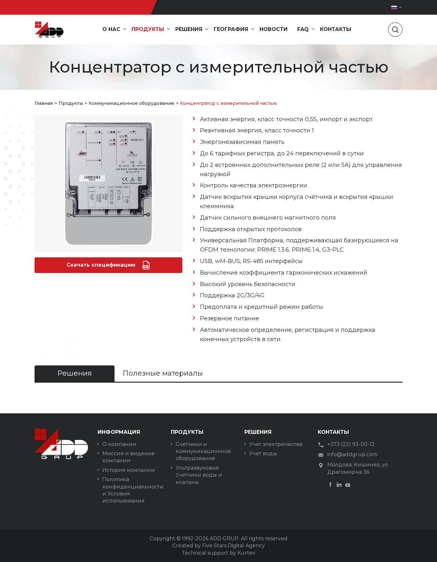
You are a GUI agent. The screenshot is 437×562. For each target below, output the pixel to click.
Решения (189, 29)
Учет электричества (275, 444)
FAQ (303, 29)
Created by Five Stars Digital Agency (218, 545)
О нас (111, 29)
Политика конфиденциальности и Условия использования (131, 490)
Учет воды (263, 453)
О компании (119, 444)
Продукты (147, 29)
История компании (128, 470)
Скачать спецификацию (102, 264)
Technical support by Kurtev (218, 553)
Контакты (335, 29)
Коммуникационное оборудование (131, 103)
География (231, 29)
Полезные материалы (163, 373)
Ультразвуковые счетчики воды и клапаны (199, 475)
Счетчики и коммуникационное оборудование (203, 451)
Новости (273, 29)
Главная (44, 103)
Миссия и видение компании (128, 457)
